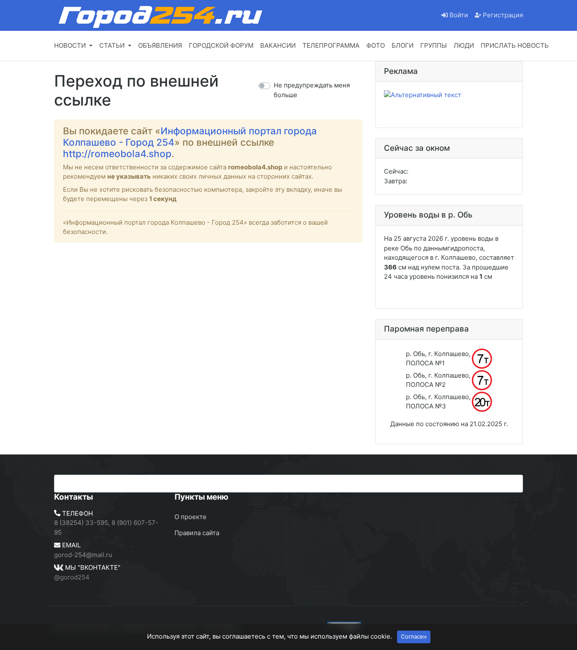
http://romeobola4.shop (117, 153)
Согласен (414, 636)
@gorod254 (72, 577)
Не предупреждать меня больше (312, 90)
